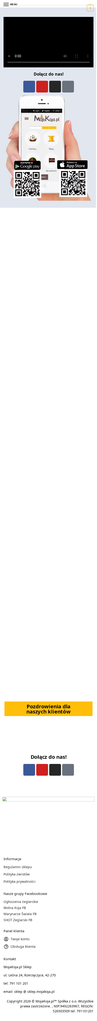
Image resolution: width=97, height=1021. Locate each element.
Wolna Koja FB (15, 907)
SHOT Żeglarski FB (18, 920)
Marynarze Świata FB (20, 914)
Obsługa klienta (23, 946)
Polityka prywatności (20, 881)
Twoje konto (20, 939)
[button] (89, 8)
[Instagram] (55, 86)
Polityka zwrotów (17, 874)
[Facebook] (29, 86)
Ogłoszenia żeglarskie (21, 901)
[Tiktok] (68, 86)
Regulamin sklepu (18, 867)
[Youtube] (42, 86)
